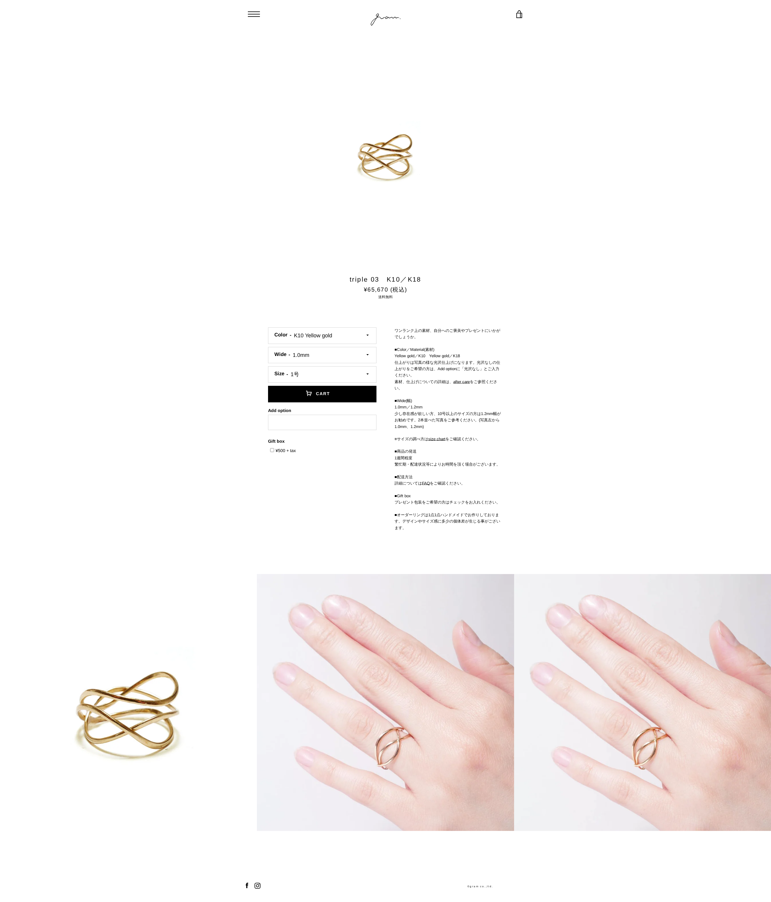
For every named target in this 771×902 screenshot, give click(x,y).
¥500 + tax (286, 450)
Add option (279, 410)
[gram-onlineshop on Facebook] (247, 885)
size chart (436, 439)
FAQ (426, 483)
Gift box (276, 441)
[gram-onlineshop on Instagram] (257, 885)
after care (461, 381)
